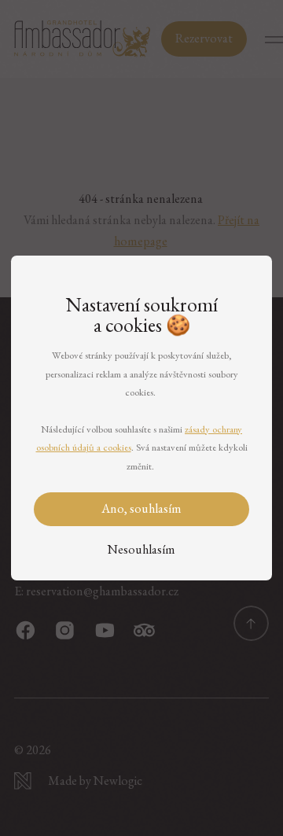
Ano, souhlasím (141, 508)
